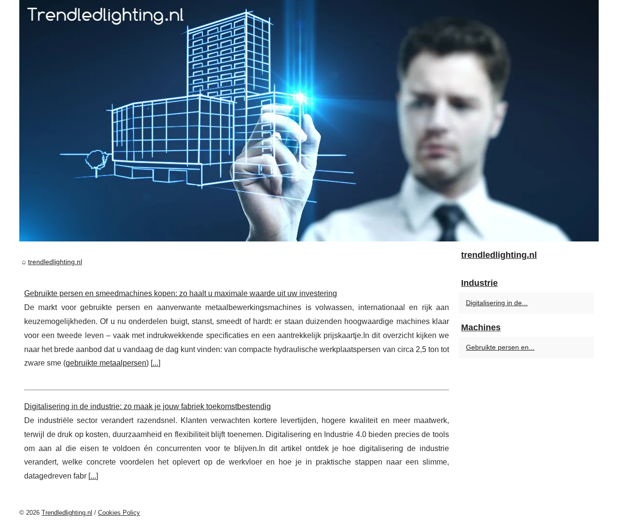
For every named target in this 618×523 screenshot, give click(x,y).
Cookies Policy (119, 512)
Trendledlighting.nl (67, 512)
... (155, 363)
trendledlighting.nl (55, 262)
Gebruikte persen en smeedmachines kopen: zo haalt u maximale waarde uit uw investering (180, 293)
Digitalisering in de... (497, 303)
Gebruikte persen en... (500, 347)
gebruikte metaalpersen (106, 363)
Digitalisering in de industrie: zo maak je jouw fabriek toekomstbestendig (147, 406)
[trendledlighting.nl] (309, 120)
